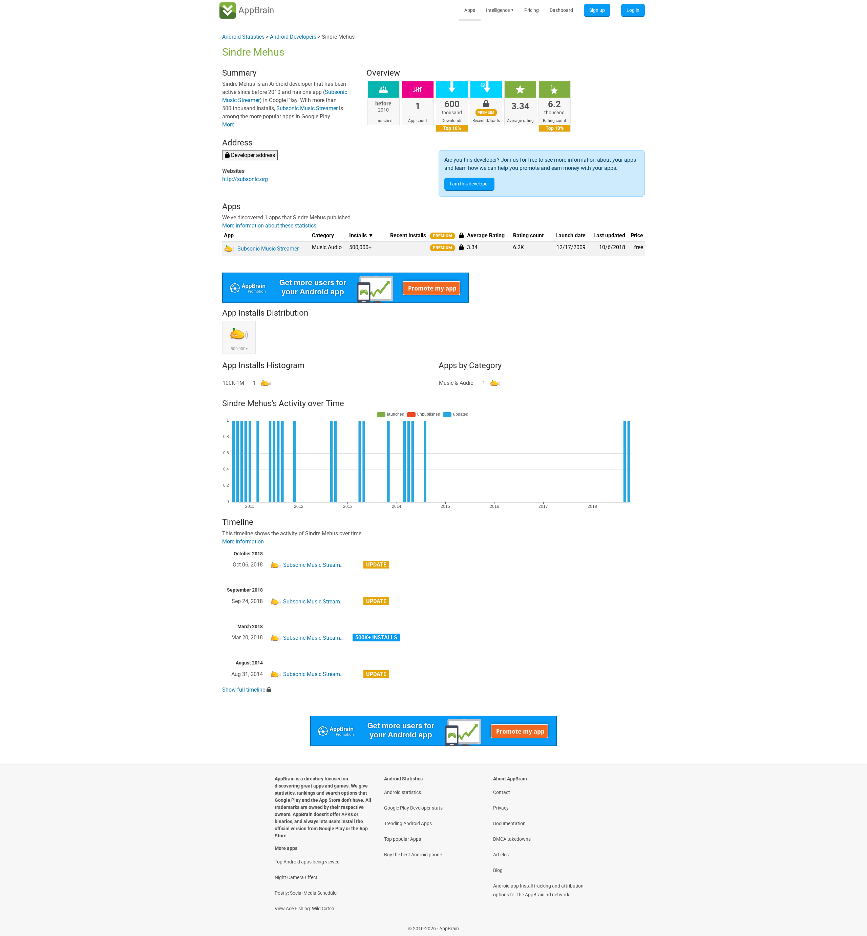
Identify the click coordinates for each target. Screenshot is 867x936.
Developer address (252, 155)
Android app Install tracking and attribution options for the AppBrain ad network (538, 890)
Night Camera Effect (296, 877)
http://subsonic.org (245, 179)
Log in (633, 10)
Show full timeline (243, 689)
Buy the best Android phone (413, 854)
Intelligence (499, 10)
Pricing (531, 10)
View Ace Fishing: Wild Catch (304, 908)
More (228, 124)
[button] (461, 247)
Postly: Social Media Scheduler (306, 893)
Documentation (509, 823)
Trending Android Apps (408, 823)
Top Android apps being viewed (307, 861)
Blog (498, 870)
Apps (469, 10)
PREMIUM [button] (442, 236)
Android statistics (402, 792)
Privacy (501, 808)
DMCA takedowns (512, 839)
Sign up (597, 10)
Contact (501, 792)
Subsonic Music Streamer (307, 108)
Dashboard (561, 10)
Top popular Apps (402, 839)
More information (243, 541)
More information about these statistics (269, 225)
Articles (501, 854)
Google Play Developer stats (413, 808)
